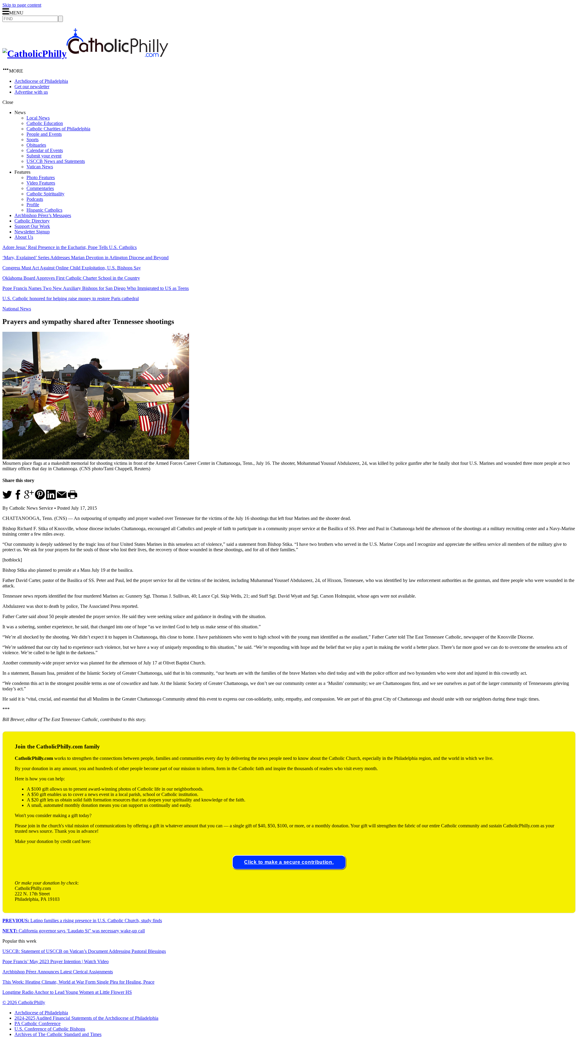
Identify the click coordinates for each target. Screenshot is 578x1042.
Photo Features (40, 177)
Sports (32, 139)
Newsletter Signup (32, 231)
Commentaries (40, 188)
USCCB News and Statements (55, 161)
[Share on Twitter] (7, 497)
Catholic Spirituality (45, 193)
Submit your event (43, 155)
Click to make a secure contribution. (289, 862)
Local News (38, 117)
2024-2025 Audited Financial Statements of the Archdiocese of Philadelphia (86, 1018)
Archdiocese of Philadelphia (41, 81)
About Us (23, 237)
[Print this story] (72, 497)
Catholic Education (44, 123)
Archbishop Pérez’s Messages (42, 215)
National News (16, 308)
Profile (32, 204)
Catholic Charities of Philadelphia (58, 128)
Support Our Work (32, 226)
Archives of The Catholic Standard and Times (57, 1034)
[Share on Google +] (29, 497)
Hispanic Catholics (44, 210)
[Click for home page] (85, 53)
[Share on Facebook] (18, 497)
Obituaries (36, 145)
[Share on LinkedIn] (51, 497)
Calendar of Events (44, 150)
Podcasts (34, 199)
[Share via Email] (62, 497)
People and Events (44, 134)
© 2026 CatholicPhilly (23, 1002)
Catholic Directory (32, 220)
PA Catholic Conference (37, 1023)
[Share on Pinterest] (40, 497)
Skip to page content (21, 5)
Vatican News (39, 166)
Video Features (40, 182)
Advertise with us (31, 92)
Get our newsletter (31, 86)
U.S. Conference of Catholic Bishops (49, 1028)
